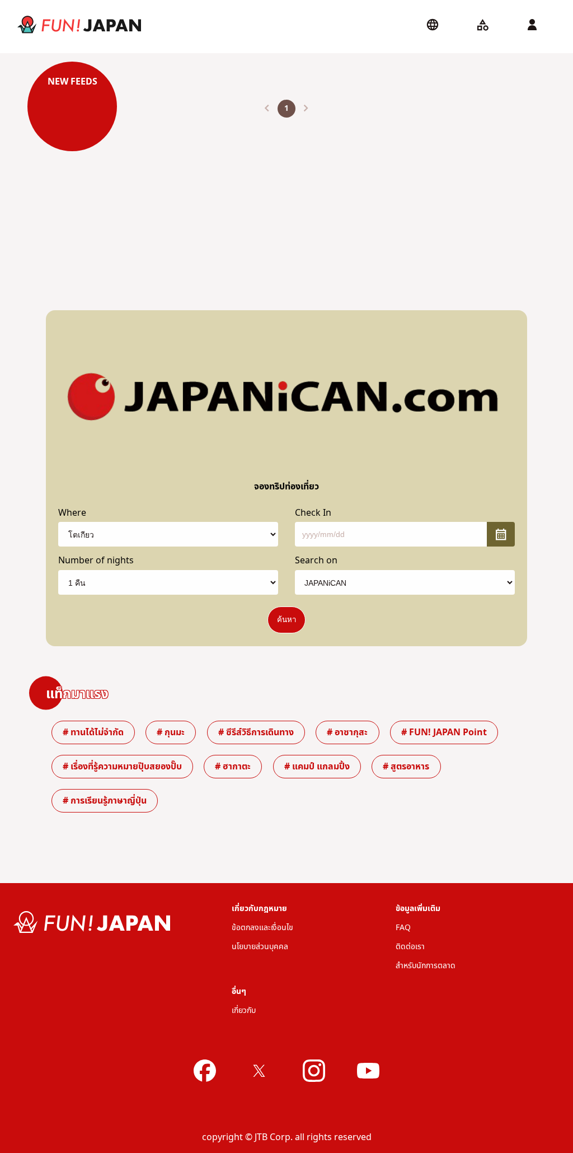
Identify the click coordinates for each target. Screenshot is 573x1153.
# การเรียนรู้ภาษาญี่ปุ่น (105, 800)
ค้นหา (286, 619)
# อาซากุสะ (347, 732)
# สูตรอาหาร (406, 766)
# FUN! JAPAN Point (444, 732)
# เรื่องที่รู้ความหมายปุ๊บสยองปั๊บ (122, 766)
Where (72, 513)
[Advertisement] (286, 205)
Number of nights (96, 560)
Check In (313, 513)
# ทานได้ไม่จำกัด (93, 732)
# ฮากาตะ (233, 766)
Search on (316, 560)
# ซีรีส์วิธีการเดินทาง (256, 732)
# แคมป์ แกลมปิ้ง (317, 766)
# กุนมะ (171, 732)
